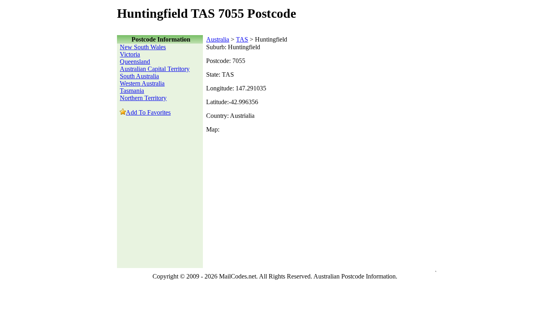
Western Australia (142, 83)
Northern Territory (143, 97)
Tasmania (132, 90)
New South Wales (143, 47)
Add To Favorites (148, 112)
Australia (217, 39)
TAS (242, 39)
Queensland (135, 61)
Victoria (130, 54)
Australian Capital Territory (155, 68)
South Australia (139, 76)
